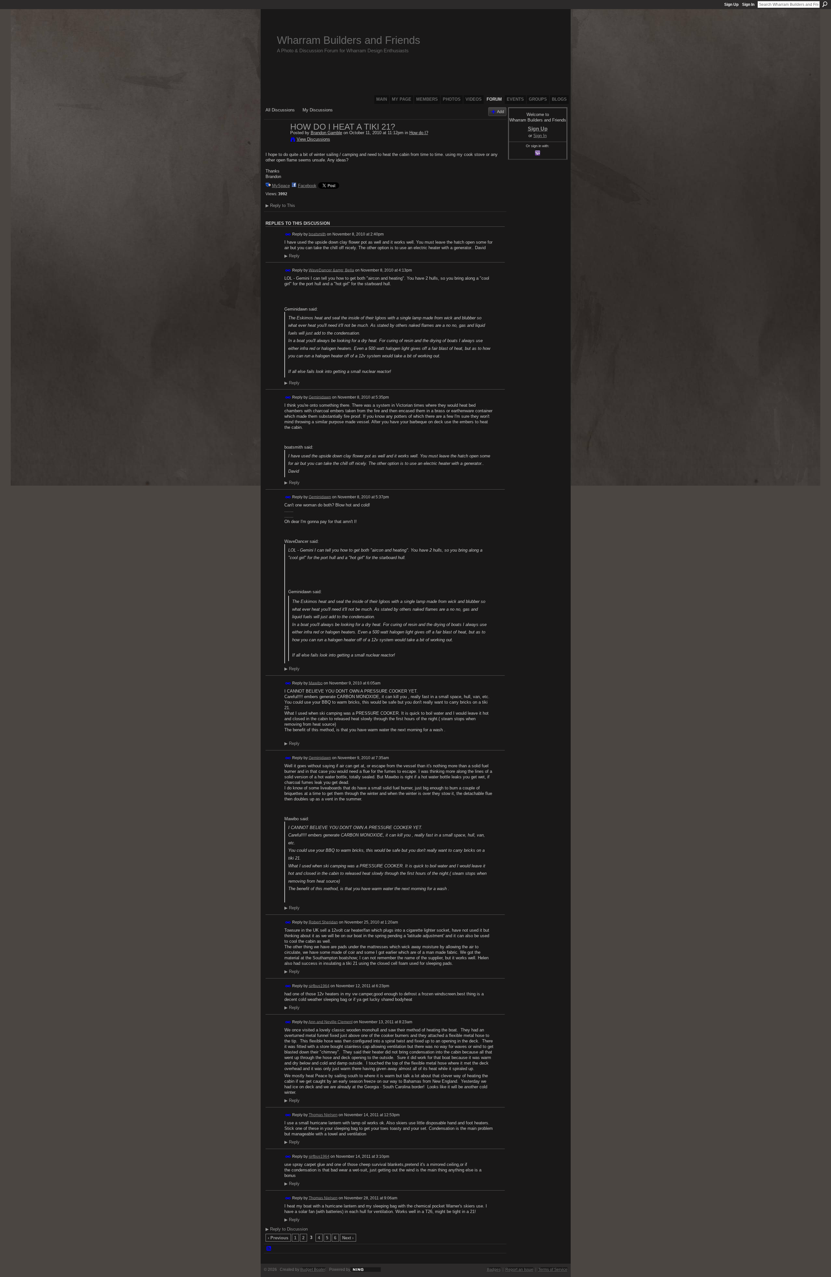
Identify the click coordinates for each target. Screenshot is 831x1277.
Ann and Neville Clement (330, 1021)
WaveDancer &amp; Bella (331, 270)
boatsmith (317, 234)
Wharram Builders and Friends (348, 40)
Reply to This (280, 205)
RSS (269, 1249)
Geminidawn (320, 397)
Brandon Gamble (326, 132)
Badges (494, 1269)
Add (500, 111)
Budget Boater (312, 1269)
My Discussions (318, 110)
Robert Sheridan (323, 922)
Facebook (307, 185)
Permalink (288, 234)
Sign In (748, 4)
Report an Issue (519, 1269)
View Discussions (313, 139)
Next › (347, 1237)
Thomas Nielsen (323, 1115)
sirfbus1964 (319, 985)
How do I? (418, 132)
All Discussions (280, 110)
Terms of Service (552, 1269)
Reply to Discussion (287, 1229)
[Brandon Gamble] (276, 140)
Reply (292, 256)
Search (824, 4)
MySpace (281, 185)
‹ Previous (278, 1237)
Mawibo (316, 683)
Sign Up (731, 4)
